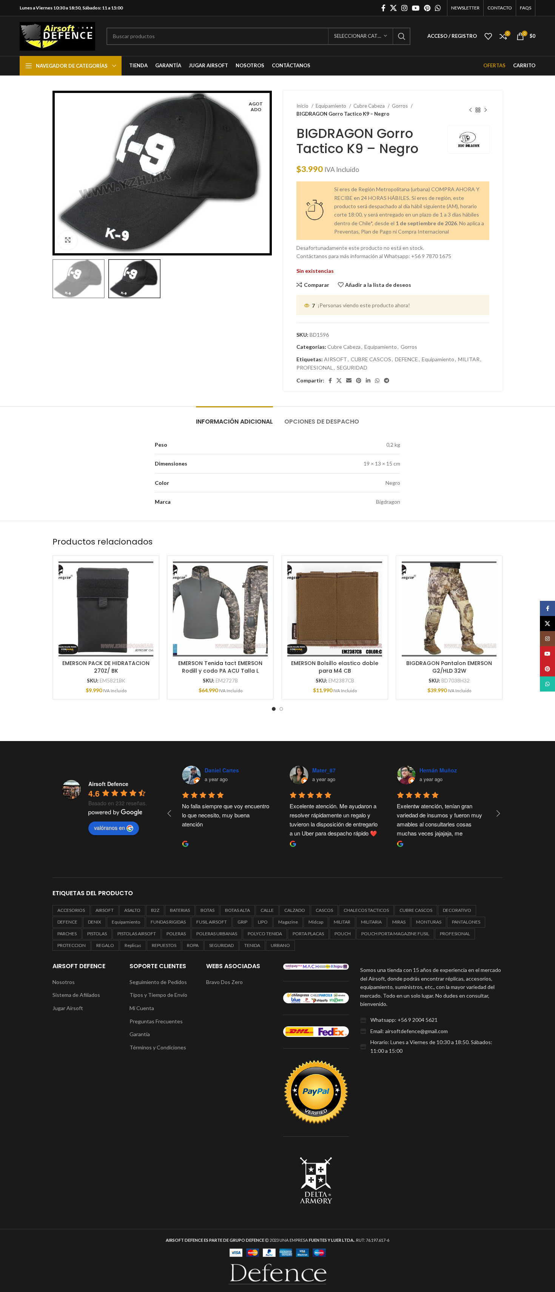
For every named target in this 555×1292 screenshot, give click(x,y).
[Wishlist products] (488, 36)
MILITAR (468, 359)
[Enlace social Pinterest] (427, 8)
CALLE (267, 910)
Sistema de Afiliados (76, 995)
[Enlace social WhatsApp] (438, 8)
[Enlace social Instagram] (404, 8)
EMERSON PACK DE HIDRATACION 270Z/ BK (106, 667)
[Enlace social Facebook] (383, 8)
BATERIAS (180, 910)
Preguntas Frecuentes (156, 1021)
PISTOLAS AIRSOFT (136, 933)
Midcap (315, 922)
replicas (133, 945)
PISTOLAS (97, 933)
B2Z (155, 910)
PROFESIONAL (314, 367)
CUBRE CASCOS (371, 359)
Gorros (400, 106)
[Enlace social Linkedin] (368, 380)
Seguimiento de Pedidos (158, 982)
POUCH (343, 933)
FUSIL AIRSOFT (211, 922)
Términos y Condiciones (158, 1047)
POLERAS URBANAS (216, 933)
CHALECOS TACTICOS (366, 910)
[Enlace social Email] (349, 380)
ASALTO (132, 910)
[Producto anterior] (470, 110)
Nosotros (63, 982)
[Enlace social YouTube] (416, 8)
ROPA (193, 945)
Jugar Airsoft (67, 1008)
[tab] (234, 417)
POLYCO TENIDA (265, 933)
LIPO (263, 922)
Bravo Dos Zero (224, 982)
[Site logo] (57, 35)
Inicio (303, 106)
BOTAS (207, 910)
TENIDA (252, 945)
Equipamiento (331, 106)
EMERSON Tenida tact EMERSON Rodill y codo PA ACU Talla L (220, 667)
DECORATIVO (457, 910)
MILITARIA (371, 922)
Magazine (288, 922)
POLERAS (176, 933)
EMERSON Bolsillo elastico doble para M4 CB (334, 667)
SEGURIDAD (352, 367)
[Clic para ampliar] (67, 240)
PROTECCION (71, 945)
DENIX (94, 922)
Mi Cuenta (142, 1008)
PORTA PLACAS (308, 933)
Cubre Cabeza (369, 106)
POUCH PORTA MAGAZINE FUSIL (395, 933)
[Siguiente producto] (485, 110)
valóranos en (109, 827)
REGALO (105, 945)
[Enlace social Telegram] (387, 380)
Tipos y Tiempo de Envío (158, 995)
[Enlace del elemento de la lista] (431, 1020)
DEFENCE (406, 359)
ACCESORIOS (71, 910)
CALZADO (294, 910)
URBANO (280, 945)
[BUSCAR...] (401, 36)
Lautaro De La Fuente (447, 770)
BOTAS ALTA (237, 910)
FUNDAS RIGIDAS (168, 922)
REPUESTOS (164, 945)
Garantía (140, 1034)
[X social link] (393, 8)
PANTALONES (466, 922)
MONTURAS (428, 922)
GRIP (242, 922)
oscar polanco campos (341, 770)
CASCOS (324, 910)
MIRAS (398, 922)
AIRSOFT (335, 359)
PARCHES (67, 933)
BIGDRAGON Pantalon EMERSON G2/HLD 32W (449, 667)
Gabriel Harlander (227, 770)
